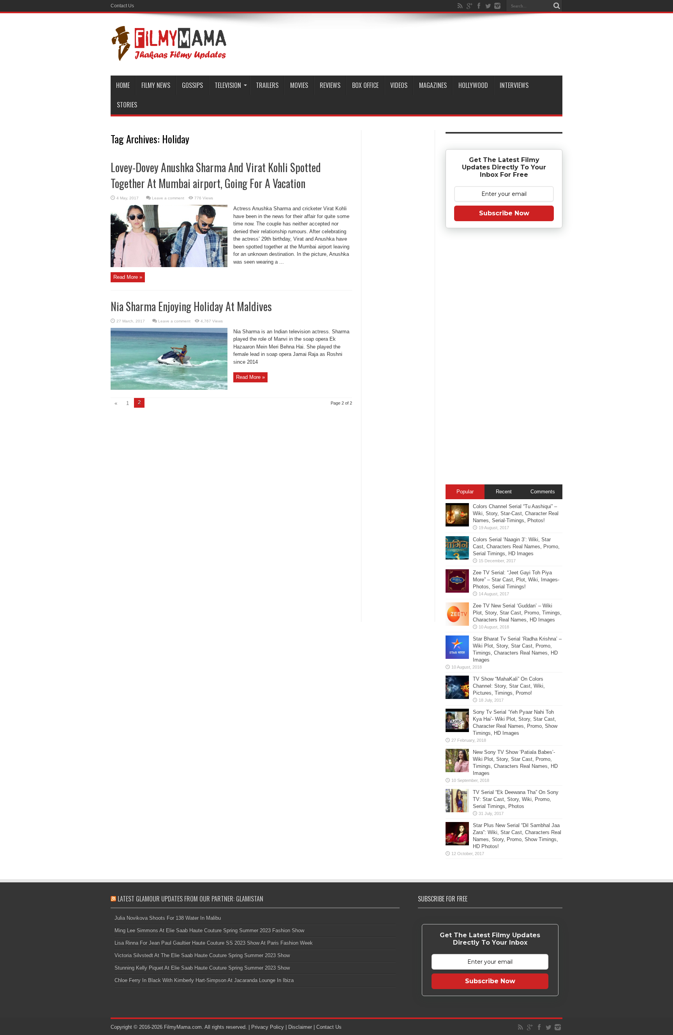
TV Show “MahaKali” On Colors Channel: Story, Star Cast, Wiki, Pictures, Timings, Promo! (509, 686)
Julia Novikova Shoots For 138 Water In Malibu (168, 918)
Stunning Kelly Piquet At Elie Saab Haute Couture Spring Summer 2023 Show (202, 968)
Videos (398, 85)
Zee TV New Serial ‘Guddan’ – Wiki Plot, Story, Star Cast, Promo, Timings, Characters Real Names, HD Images (517, 613)
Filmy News (155, 85)
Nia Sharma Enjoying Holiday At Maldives (191, 306)
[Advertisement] (398, 254)
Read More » (127, 277)
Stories (127, 104)
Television (228, 85)
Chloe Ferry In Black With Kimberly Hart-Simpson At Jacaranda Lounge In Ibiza (204, 980)
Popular (465, 492)
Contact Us (122, 6)
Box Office (365, 85)
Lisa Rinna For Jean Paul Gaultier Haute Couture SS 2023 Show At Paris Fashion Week (214, 943)
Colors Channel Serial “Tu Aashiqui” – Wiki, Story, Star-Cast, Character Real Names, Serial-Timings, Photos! (515, 513)
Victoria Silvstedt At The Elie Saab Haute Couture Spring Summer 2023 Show (202, 955)
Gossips (192, 85)
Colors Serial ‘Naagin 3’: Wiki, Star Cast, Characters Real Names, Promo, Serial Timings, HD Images (516, 546)
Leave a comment (168, 198)
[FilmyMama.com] (169, 56)
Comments (542, 492)
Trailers (267, 85)
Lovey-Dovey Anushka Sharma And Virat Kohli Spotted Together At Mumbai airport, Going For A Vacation (216, 175)
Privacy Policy (267, 1027)
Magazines (433, 85)
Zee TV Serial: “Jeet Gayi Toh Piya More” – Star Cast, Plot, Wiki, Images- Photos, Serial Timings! (516, 580)
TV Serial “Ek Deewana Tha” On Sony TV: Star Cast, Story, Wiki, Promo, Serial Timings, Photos (515, 799)
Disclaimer (300, 1027)
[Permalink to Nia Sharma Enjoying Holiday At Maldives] (169, 388)
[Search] (556, 6)
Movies (299, 85)
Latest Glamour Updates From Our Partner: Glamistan (190, 898)
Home (123, 85)
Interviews (514, 85)
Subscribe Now (504, 213)
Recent (504, 492)
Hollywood (473, 85)
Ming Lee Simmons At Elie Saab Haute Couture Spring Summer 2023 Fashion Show (209, 930)
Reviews (330, 85)
